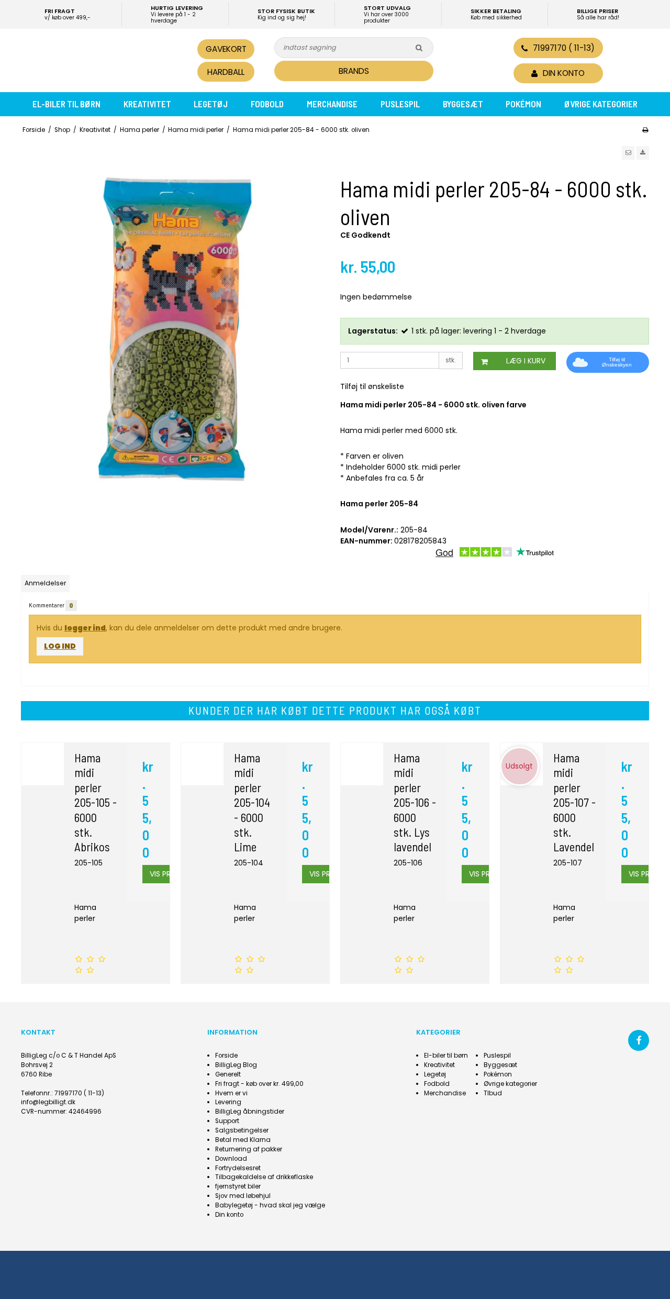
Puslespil (400, 103)
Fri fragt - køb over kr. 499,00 (259, 1084)
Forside (226, 1055)
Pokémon (523, 103)
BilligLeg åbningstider (249, 1111)
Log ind (60, 646)
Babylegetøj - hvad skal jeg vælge (270, 1205)
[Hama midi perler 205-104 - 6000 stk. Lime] (202, 764)
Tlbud (493, 1093)
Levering (228, 1102)
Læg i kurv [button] (525, 361)
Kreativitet (147, 103)
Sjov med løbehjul (243, 1196)
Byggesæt (463, 103)
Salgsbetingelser (242, 1130)
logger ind (85, 628)
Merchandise (332, 103)
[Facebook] (638, 1040)
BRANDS (354, 70)
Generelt (228, 1074)
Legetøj (211, 103)
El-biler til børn (66, 103)
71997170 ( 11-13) (564, 47)
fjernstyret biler (238, 1186)
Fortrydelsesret (238, 1168)
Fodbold (267, 103)
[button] (628, 153)
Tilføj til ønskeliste (372, 386)
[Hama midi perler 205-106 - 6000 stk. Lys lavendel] (362, 764)
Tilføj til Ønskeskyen (617, 362)
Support (227, 1121)
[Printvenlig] (645, 130)
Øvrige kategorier (601, 103)
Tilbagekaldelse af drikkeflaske (264, 1177)
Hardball (225, 71)
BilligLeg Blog (236, 1065)
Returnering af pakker (248, 1149)
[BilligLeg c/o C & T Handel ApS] (93, 59)
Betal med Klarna (243, 1140)
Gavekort (226, 48)
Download (231, 1158)
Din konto (229, 1215)
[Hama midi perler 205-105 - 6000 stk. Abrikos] (42, 764)
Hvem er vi (231, 1093)
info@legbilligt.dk (48, 1102)
